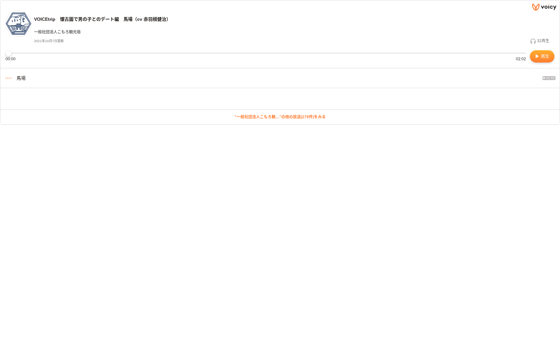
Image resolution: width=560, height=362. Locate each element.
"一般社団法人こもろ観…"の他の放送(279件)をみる (280, 117)
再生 (544, 56)
